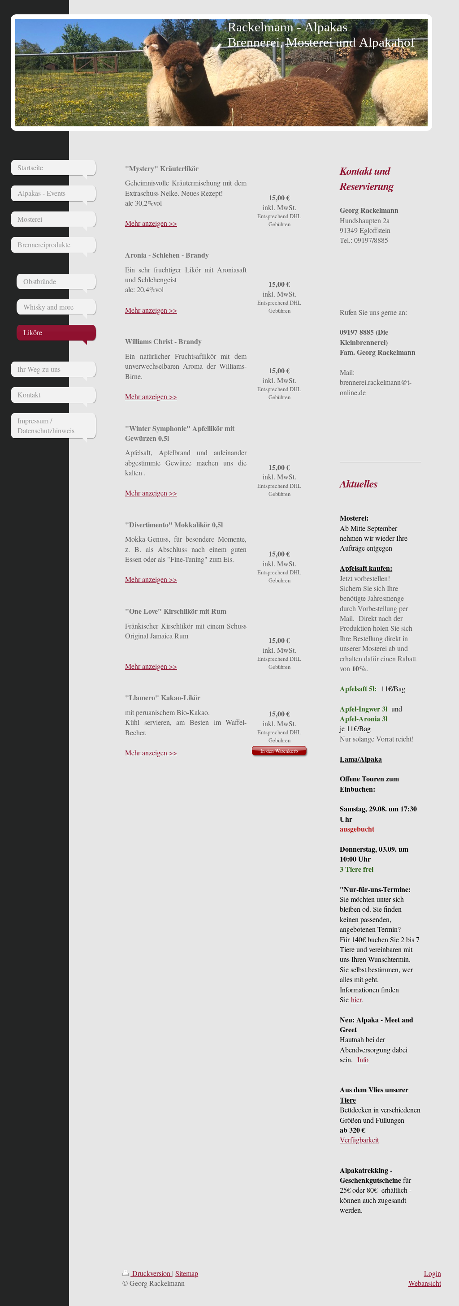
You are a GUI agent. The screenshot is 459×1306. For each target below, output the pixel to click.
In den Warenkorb (279, 750)
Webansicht (424, 1283)
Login (432, 1273)
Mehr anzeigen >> (151, 223)
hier (356, 999)
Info (362, 1059)
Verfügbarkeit (359, 1139)
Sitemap (186, 1273)
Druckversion (151, 1273)
